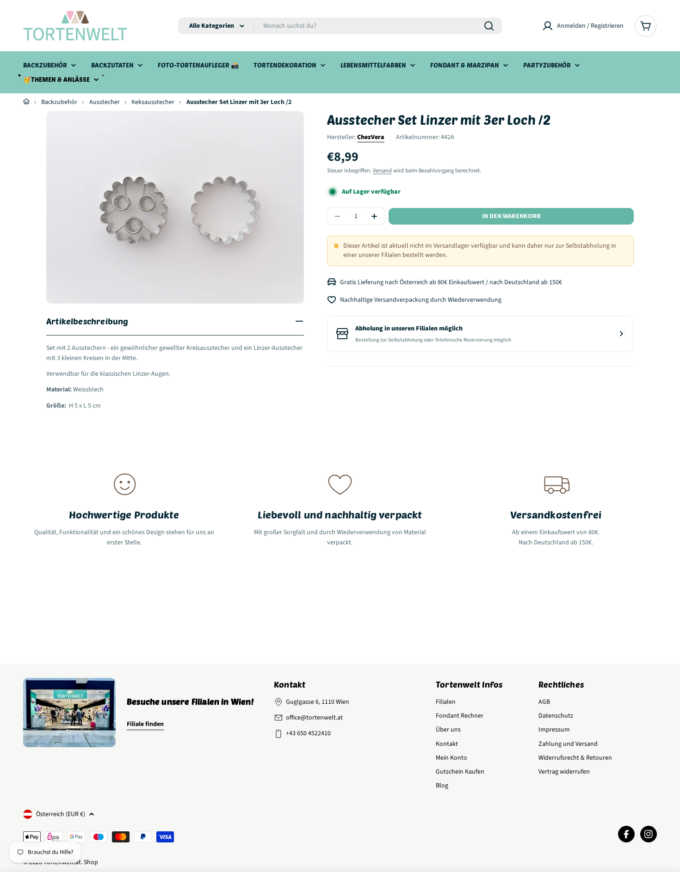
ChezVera (370, 137)
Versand (382, 170)
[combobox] (340, 26)
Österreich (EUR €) (60, 814)
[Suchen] (489, 25)
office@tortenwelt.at (314, 717)
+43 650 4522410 (308, 733)
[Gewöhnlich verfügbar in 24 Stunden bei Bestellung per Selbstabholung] (621, 333)
